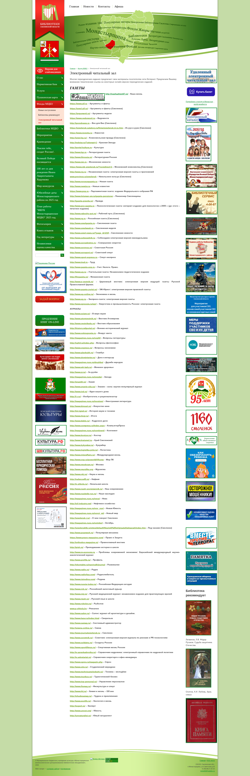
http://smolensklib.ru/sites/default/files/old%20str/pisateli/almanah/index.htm (108, 528)
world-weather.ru (200, 104)
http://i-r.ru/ (75, 396)
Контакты (104, 6)
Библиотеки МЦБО (47, 128)
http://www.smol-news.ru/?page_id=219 (89, 233)
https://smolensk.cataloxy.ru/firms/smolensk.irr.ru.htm (96, 128)
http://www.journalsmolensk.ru (85, 633)
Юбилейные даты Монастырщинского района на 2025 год (48, 196)
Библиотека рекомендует (49, 115)
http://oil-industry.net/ (80, 503)
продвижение (65, 769)
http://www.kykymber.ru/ (82, 445)
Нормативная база (47, 84)
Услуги (41, 90)
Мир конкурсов (45, 186)
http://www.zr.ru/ (78, 372)
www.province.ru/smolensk (83, 176)
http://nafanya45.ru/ (79, 479)
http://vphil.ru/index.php (82, 343)
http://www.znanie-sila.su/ (82, 386)
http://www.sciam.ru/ (80, 313)
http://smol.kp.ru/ (78, 138)
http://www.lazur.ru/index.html (84, 618)
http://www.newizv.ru (80, 186)
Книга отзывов (45, 230)
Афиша (118, 6)
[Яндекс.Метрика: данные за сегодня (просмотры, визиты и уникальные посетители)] (97, 759)
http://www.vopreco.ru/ (81, 348)
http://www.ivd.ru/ (78, 391)
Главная (74, 6)
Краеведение (44, 141)
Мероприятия (44, 135)
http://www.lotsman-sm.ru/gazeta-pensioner (91, 196)
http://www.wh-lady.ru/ (81, 367)
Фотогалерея (44, 224)
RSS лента (211, 760)
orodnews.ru (83, 123)
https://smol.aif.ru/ (79, 108)
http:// (73, 123)
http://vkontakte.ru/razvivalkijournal (87, 564)
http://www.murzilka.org (81, 469)
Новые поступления (47, 110)
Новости (88, 6)
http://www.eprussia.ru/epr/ (83, 304)
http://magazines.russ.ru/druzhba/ (86, 362)
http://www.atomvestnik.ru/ (83, 318)
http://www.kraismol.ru (81, 440)
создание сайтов (53, 769)
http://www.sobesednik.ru (82, 238)
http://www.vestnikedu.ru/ (82, 323)
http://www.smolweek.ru (81, 228)
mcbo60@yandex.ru (207, 771)
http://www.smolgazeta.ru (82, 223)
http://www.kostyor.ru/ (81, 435)
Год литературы (45, 237)
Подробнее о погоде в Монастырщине (201, 102)
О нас (40, 77)
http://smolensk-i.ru (79, 518)
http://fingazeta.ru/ (79, 277)
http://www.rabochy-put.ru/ (83, 213)
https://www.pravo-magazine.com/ (86, 537)
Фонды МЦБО (82, 68)
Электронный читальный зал (50, 121)
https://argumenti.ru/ (80, 113)
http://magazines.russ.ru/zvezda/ (86, 377)
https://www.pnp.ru (79, 191)
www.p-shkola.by (78, 608)
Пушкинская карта (47, 97)
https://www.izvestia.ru (81, 133)
